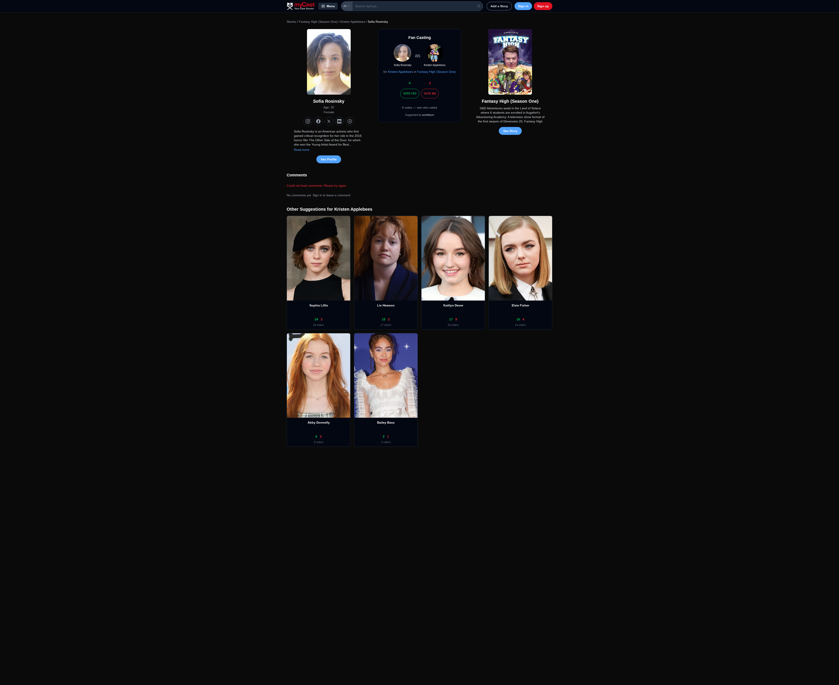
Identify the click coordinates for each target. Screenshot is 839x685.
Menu (331, 6)
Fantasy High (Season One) (318, 21)
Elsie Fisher (520, 305)
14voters (520, 325)
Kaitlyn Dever (453, 305)
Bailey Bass (386, 422)
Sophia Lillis (318, 305)
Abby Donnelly (319, 422)
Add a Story (499, 6)
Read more (301, 149)
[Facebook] (318, 121)
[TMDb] (349, 121)
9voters (318, 442)
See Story (510, 131)
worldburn (428, 114)
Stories (291, 21)
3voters (386, 442)
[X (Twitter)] (328, 121)
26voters (318, 325)
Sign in (523, 6)
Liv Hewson (386, 305)
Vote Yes (409, 93)
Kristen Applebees (352, 21)
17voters (385, 325)
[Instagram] (307, 121)
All (345, 6)
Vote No (430, 93)
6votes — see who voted (419, 107)
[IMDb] (339, 121)
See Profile (329, 159)
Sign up (543, 6)
